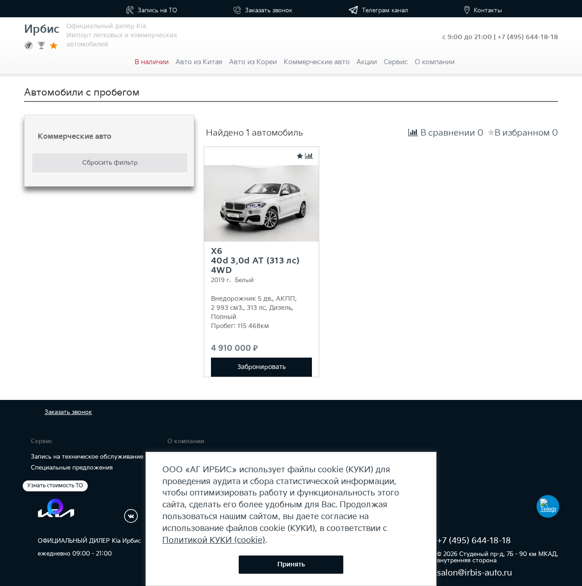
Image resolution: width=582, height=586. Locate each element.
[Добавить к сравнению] (309, 156)
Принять (291, 564)
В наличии (152, 62)
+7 (527, 37)
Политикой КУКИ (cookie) (213, 540)
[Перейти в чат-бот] (548, 506)
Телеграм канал (384, 10)
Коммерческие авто (317, 62)
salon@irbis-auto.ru (474, 573)
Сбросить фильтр (110, 163)
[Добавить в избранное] (300, 156)
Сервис (396, 62)
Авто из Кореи (253, 62)
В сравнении (450, 133)
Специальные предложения (72, 467)
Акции (366, 62)
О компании (435, 62)
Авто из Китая (199, 62)
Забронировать (261, 367)
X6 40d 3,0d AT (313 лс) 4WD (255, 261)
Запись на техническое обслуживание (87, 456)
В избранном (526, 133)
